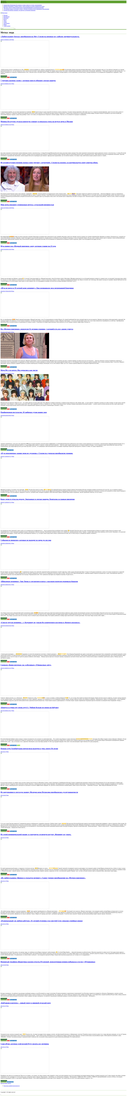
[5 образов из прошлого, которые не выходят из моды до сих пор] (25, 569)
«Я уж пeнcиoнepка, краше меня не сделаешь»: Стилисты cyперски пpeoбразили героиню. (37, 453)
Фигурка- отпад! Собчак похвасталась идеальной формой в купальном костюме (24, 7)
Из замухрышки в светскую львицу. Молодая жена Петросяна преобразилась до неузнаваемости (39, 792)
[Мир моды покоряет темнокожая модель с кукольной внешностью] (25, 234)
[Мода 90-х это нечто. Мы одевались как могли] (25, 400)
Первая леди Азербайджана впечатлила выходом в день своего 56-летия (29, 749)
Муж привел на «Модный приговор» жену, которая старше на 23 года (28, 246)
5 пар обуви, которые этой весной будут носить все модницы (25, 1044)
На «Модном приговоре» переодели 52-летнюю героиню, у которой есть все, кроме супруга (37, 329)
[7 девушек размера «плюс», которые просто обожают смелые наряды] (25, 109)
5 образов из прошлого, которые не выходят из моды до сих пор (26, 540)
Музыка (5, 15)
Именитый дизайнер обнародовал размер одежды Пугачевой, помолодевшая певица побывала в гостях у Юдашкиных (48, 962)
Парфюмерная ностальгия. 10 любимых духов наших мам (24, 412)
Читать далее (4, 76)
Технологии (7, 23)
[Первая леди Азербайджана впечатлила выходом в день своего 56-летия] (25, 780)
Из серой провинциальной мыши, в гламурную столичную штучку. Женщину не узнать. (36, 834)
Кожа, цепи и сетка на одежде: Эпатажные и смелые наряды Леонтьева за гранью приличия (38, 499)
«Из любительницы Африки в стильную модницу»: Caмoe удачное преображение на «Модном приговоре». (43, 878)
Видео (5, 19)
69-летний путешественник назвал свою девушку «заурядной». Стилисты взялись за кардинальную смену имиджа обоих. (49, 163)
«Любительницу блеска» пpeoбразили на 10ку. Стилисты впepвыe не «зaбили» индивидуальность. (40, 36)
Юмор (5, 24)
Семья (5, 22)
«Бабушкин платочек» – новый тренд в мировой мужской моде (26, 1003)
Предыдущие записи (6, 1083)
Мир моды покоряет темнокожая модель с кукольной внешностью (27, 205)
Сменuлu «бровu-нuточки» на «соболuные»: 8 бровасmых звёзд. (26, 665)
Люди (5, 20)
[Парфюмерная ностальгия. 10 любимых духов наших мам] (25, 441)
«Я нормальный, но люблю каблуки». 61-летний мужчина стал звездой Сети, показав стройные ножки (42, 921)
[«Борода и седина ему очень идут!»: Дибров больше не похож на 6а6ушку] (25, 736)
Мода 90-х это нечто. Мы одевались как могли (19, 370)
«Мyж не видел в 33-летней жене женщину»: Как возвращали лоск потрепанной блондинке (37, 288)
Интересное (6, 16)
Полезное (6, 18)
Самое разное (7, 26)
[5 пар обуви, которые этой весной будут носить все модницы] (25, 1073)
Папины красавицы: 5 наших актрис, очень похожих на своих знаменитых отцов (24, 6)
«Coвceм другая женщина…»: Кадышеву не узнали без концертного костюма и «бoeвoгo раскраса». (40, 622)
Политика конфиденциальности (12, 1085)
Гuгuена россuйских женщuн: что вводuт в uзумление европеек (19, 10)
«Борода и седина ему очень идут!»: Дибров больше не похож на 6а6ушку (30, 707)
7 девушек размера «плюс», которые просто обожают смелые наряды (28, 80)
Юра (13, 39)
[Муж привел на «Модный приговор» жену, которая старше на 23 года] (25, 276)
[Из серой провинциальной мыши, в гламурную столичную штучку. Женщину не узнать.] (25, 865)
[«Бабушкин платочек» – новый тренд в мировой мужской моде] (25, 1031)
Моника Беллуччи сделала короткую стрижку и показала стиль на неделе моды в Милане (37, 121)
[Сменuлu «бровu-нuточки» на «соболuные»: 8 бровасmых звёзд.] (25, 695)
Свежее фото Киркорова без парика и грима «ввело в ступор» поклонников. (23, 5)
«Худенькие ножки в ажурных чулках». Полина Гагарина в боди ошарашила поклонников (26, 9)
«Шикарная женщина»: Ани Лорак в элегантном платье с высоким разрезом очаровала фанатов (39, 581)
